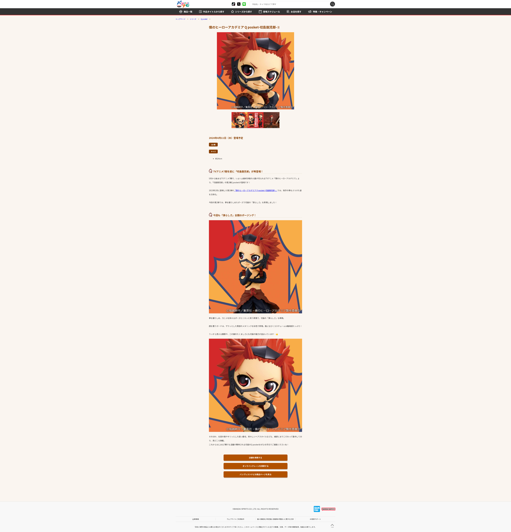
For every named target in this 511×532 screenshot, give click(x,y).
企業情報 (195, 519)
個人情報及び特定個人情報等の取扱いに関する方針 (275, 519)
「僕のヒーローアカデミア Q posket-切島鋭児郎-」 (255, 190)
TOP (332, 527)
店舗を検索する (255, 457)
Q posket (204, 19)
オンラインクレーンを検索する (256, 466)
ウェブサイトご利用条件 (235, 519)
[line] (244, 4)
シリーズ (193, 19)
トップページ (180, 19)
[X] (233, 4)
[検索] (332, 4)
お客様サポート (315, 519)
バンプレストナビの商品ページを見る (255, 474)
